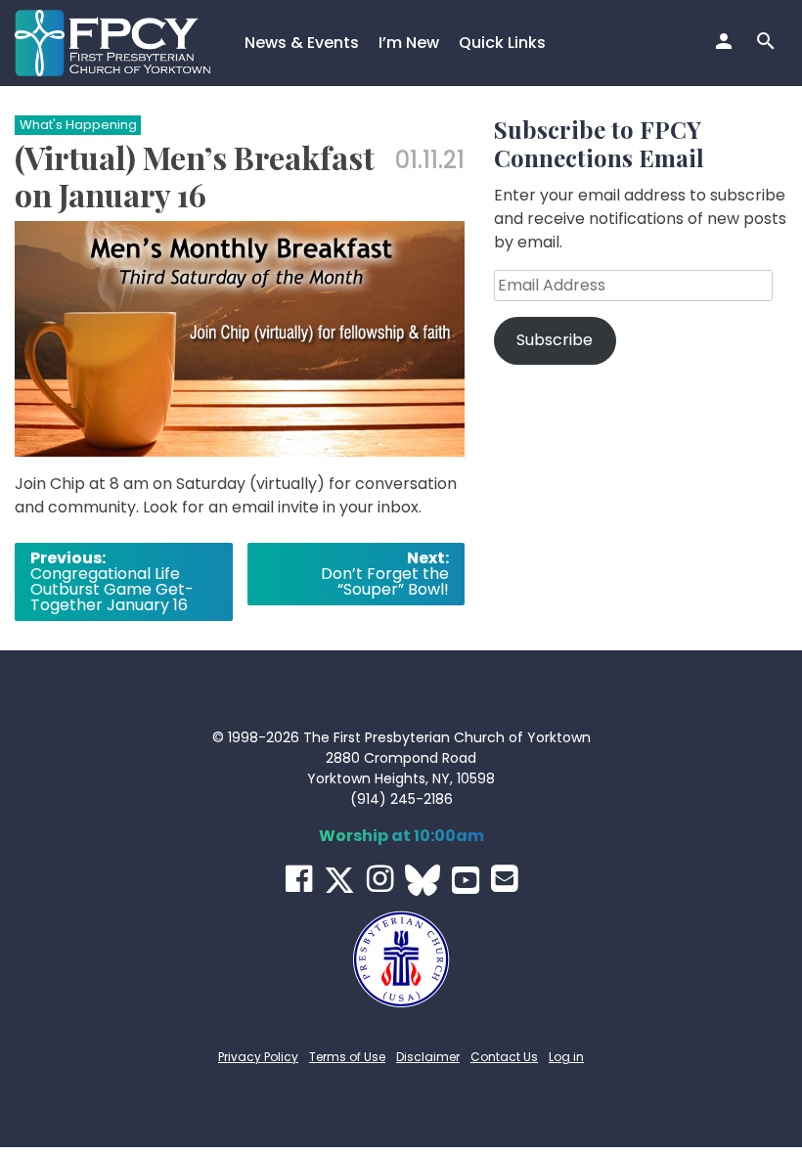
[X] (339, 880)
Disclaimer (428, 1056)
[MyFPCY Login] (726, 43)
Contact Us (504, 1056)
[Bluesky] (422, 880)
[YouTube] (465, 880)
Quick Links (502, 42)
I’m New (409, 42)
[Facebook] (299, 879)
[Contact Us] (504, 879)
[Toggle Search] (768, 43)
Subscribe (554, 340)
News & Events (302, 42)
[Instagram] (380, 879)
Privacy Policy (258, 1056)
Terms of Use (347, 1056)
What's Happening (78, 124)
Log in (566, 1056)
